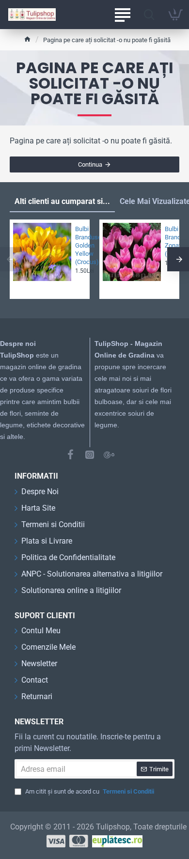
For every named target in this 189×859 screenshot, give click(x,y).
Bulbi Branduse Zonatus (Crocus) (169, 241)
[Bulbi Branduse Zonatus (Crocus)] (132, 252)
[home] (27, 39)
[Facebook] (70, 454)
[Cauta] (149, 14)
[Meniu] (122, 14)
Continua (90, 164)
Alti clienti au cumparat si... (62, 201)
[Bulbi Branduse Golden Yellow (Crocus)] (42, 252)
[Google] (109, 454)
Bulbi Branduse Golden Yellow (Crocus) (79, 245)
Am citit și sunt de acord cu (89, 791)
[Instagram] (89, 454)
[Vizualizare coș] (175, 14)
